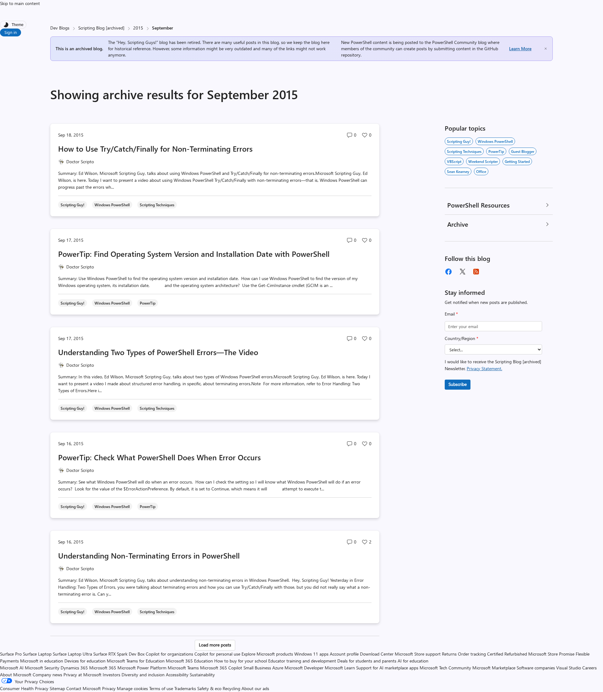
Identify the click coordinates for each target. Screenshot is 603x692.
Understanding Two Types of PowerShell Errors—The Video (158, 352)
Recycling (231, 688)
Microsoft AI (12, 668)
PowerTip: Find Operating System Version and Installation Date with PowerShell (193, 254)
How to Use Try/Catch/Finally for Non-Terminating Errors (155, 148)
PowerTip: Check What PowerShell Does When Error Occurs (159, 457)
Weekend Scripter (483, 161)
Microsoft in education (41, 661)
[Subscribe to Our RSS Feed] (476, 271)
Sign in (10, 32)
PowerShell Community (454, 42)
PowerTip (496, 151)
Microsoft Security (42, 668)
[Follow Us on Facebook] (448, 271)
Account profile (344, 654)
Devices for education (85, 661)
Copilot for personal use (217, 654)
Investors (111, 675)
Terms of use (161, 688)
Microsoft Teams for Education (136, 661)
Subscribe (457, 384)
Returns (449, 654)
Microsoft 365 (102, 668)
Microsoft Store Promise (551, 654)
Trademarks (185, 688)
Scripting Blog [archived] (101, 28)
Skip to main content (20, 3)
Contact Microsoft (83, 688)
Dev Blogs (59, 28)
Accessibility (177, 675)
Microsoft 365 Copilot (221, 668)
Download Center (377, 654)
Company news (47, 675)
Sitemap (57, 688)
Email (451, 314)
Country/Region (461, 338)
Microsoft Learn (340, 668)
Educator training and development (302, 661)
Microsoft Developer (304, 668)
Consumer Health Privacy (24, 688)
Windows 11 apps (311, 654)
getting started (517, 161)
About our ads (255, 688)
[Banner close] (545, 48)
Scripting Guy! (459, 141)
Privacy (109, 688)
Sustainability (202, 675)
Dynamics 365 (74, 668)
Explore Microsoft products (267, 654)
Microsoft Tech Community (445, 668)
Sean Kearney (458, 171)
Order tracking (472, 654)
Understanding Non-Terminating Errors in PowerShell (149, 555)
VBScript (454, 161)
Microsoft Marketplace (493, 668)
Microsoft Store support (418, 654)
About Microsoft (15, 675)
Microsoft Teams (183, 668)
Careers (589, 668)
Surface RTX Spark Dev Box (118, 654)
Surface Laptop (37, 654)
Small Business (257, 668)
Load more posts (215, 645)
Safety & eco (209, 688)
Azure (277, 668)
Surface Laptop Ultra (72, 654)
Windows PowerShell (495, 141)
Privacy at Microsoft (82, 675)
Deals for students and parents (366, 661)
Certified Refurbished (507, 654)
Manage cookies (132, 688)
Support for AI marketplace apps (387, 668)
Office (481, 171)
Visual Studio (568, 668)
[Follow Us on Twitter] (462, 271)
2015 (138, 28)
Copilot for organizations (169, 654)
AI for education (413, 661)
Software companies (536, 668)
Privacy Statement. (484, 368)
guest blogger (522, 151)
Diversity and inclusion (143, 675)
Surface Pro (11, 654)
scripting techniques (464, 151)
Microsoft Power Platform (141, 668)
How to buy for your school (240, 661)
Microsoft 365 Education (189, 661)
